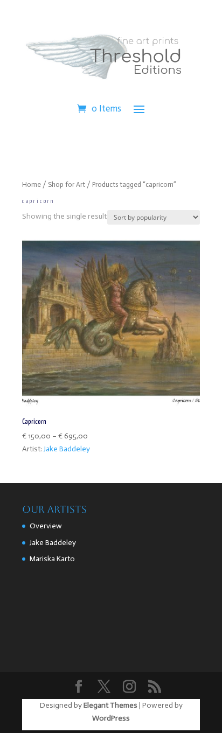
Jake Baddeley (67, 448)
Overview (46, 525)
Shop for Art (66, 184)
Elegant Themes (110, 705)
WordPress (111, 718)
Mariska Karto (52, 558)
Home (31, 184)
